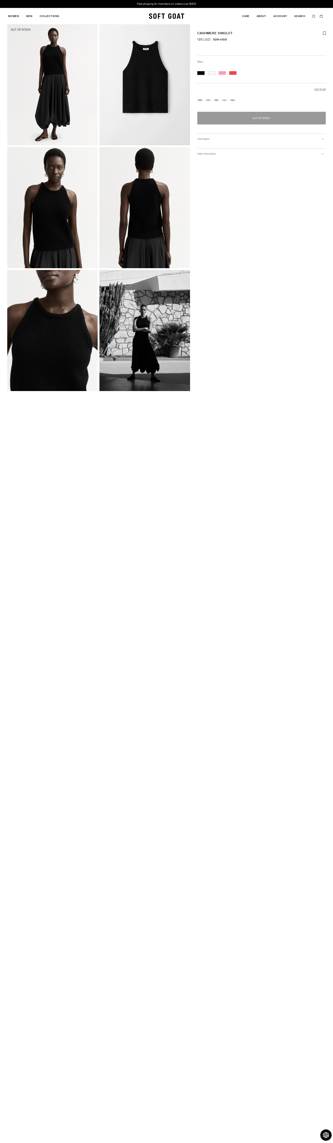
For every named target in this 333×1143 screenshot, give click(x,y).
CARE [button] (245, 16)
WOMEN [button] (13, 16)
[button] (326, 1135)
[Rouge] (232, 73)
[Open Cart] (321, 16)
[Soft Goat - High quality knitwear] (166, 16)
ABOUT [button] (261, 16)
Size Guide (320, 89)
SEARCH (299, 16)
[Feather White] (211, 73)
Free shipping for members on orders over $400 (166, 4)
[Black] (201, 73)
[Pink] (222, 73)
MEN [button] (29, 16)
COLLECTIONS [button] (49, 16)
